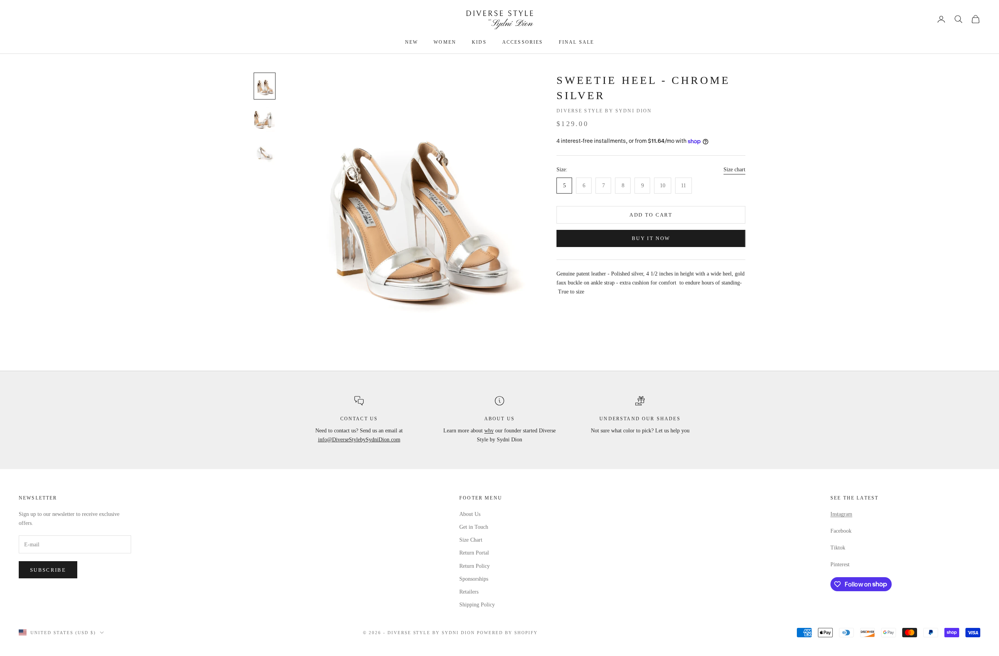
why (489, 431)
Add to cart (650, 215)
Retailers (468, 592)
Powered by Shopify (507, 632)
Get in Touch (473, 527)
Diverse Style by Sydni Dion (604, 111)
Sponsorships (473, 579)
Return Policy (474, 566)
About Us (469, 514)
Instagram (841, 514)
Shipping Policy (477, 605)
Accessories (522, 42)
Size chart (734, 170)
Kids (479, 42)
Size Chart (470, 540)
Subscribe (48, 570)
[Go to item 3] (265, 152)
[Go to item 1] (265, 86)
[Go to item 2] (265, 119)
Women (445, 42)
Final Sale (576, 42)
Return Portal (474, 553)
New (411, 42)
